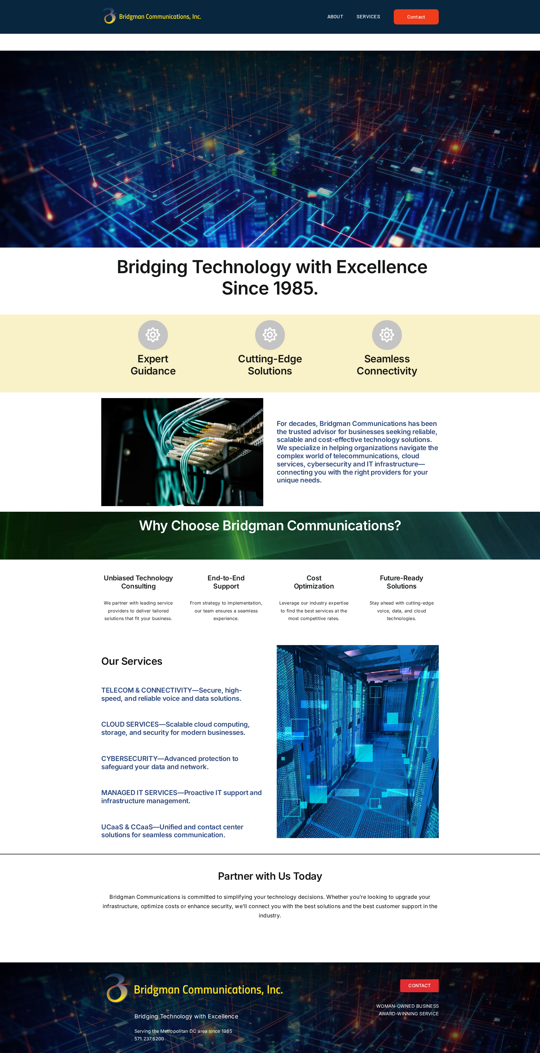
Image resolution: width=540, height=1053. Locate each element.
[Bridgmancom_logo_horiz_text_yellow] (153, 8)
